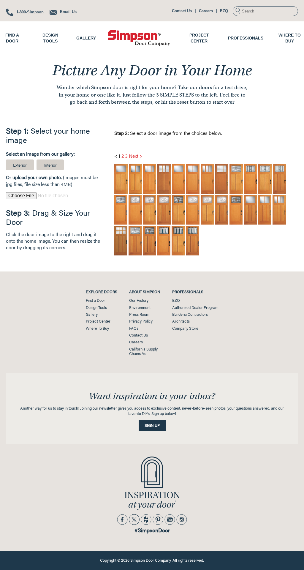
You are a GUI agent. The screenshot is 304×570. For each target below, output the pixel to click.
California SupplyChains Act (143, 351)
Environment (140, 307)
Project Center (98, 321)
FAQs (133, 328)
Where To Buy (97, 328)
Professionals (245, 38)
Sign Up (152, 425)
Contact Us (182, 11)
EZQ (224, 11)
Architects (181, 321)
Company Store (185, 328)
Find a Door (95, 300)
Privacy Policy (141, 321)
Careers (206, 11)
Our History (138, 300)
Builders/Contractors (190, 314)
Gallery (86, 38)
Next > (135, 155)
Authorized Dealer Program (195, 307)
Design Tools (96, 307)
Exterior (20, 165)
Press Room (139, 314)
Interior (50, 165)
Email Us (68, 12)
